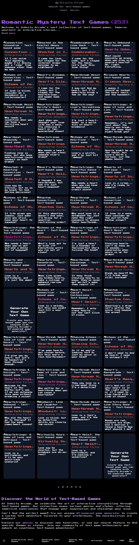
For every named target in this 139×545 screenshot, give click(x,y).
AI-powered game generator (98, 513)
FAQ (122, 540)
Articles (97, 540)
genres (28, 523)
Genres (74, 10)
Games (63, 10)
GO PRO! (132, 540)
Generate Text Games (51, 540)
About (111, 540)
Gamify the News (76, 540)
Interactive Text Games (22, 540)
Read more (8, 33)
